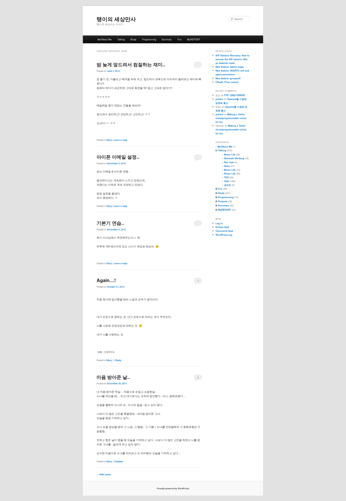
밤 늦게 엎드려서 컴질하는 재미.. (131, 64)
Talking (121, 39)
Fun (179, 39)
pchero (219, 99)
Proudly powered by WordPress (173, 488)
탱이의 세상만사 (116, 19)
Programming (149, 39)
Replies (118, 461)
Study (133, 39)
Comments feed (224, 230)
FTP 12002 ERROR (234, 95)
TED (226, 177)
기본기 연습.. (110, 223)
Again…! (106, 280)
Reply (117, 360)
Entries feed (222, 227)
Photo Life (230, 173)
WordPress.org (224, 234)
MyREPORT (193, 39)
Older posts (104, 474)
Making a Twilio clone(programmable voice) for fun (231, 118)
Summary (167, 39)
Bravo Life (229, 154)
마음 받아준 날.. (113, 377)
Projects (222, 201)
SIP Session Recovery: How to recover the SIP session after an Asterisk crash (232, 59)
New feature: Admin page (229, 66)
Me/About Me (104, 39)
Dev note (229, 162)
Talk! (226, 181)
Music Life (230, 169)
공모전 (227, 185)
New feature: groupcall (228, 78)
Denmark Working (234, 158)
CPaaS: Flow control (227, 82)
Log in (219, 223)
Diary (109, 140)
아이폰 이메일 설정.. (118, 156)
